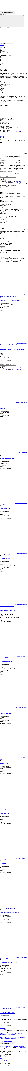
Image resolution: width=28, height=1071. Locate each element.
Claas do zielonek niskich (9, 963)
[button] (14, 36)
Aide (11, 1041)
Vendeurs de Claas (5, 1037)
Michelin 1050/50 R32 (7, 458)
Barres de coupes (13, 1033)
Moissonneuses (4, 1033)
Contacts (15, 1041)
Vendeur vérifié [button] (4, 105)
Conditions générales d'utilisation (9, 1046)
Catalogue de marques (13, 1048)
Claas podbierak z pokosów (9, 912)
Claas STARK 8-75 (6, 408)
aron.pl (2, 136)
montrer (3, 247)
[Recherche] (12, 21)
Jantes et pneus (11, 1034)
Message (17, 173)
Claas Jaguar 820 (6, 713)
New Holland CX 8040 (7, 1013)
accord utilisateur (16, 182)
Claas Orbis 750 (5, 508)
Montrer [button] (11, 132)
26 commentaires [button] (4, 51)
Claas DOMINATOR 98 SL (8, 610)
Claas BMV (3, 864)
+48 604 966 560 (17, 132)
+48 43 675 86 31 (18, 135)
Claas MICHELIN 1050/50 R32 (10, 300)
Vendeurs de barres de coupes (8, 1038)
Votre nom (19, 160)
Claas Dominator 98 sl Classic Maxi (12, 349)
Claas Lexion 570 (6, 662)
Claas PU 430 (4, 813)
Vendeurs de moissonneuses (18, 1037)
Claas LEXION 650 (6, 559)
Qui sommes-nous (5, 1041)
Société (18, 162)
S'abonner (3, 366)
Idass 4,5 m (4, 763)
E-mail (18, 169)
